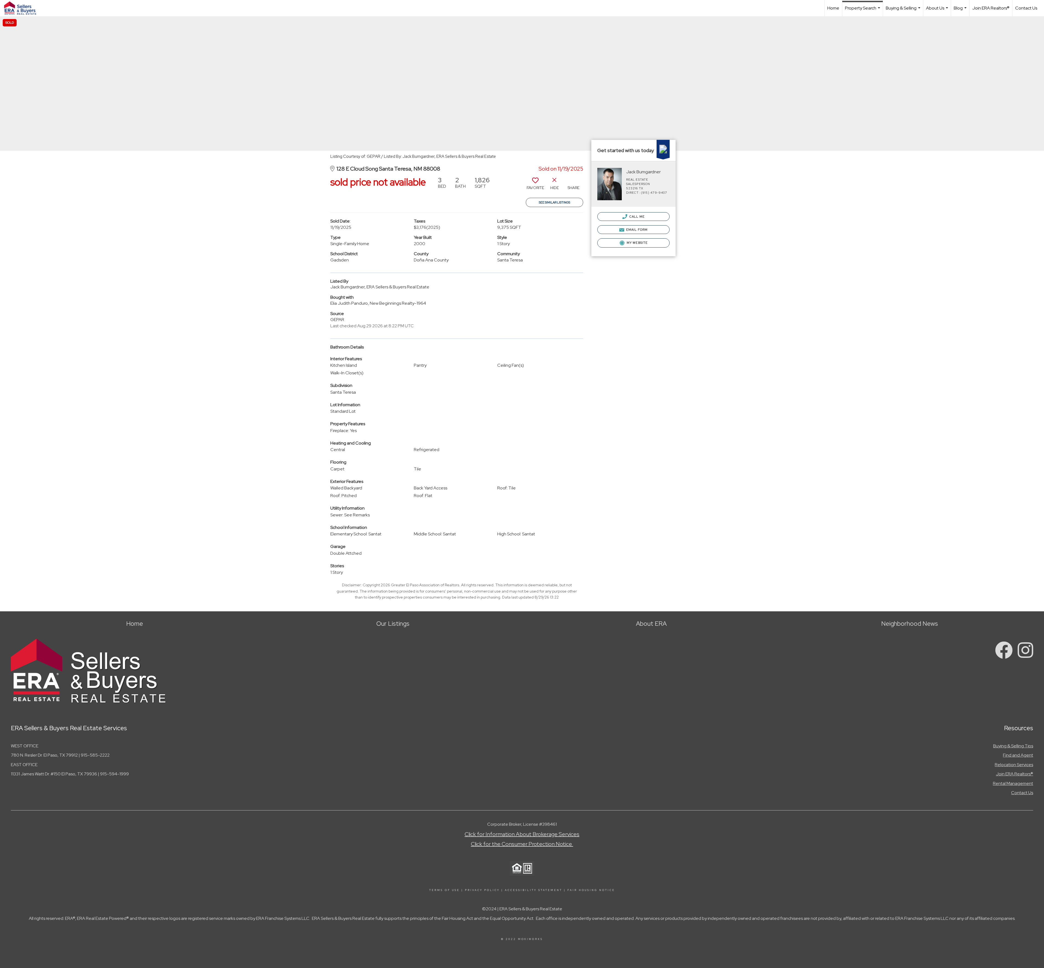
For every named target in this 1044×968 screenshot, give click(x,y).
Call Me (637, 216)
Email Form (636, 230)
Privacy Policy (482, 890)
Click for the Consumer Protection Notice (522, 843)
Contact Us (1026, 8)
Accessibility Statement (533, 890)
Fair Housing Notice (591, 890)
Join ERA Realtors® (990, 8)
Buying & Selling (904, 10)
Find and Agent (1018, 755)
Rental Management (1013, 783)
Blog (961, 10)
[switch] (535, 185)
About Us (937, 10)
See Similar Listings (554, 202)
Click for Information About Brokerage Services (522, 834)
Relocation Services (1014, 764)
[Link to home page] (23, 8)
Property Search (863, 10)
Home (833, 8)
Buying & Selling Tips (1013, 746)
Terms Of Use (444, 890)
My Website (637, 243)
